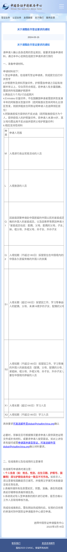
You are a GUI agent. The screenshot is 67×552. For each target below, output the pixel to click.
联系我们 (16, 543)
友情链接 (28, 18)
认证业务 (16, 18)
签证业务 (5, 18)
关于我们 (39, 18)
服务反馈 (50, 18)
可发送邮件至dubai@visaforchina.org (33, 423)
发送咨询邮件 (48, 543)
